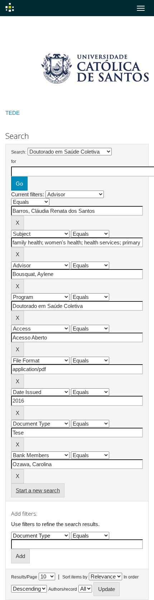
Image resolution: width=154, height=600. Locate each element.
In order (131, 577)
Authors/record (62, 589)
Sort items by (74, 577)
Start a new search (38, 490)
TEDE (12, 113)
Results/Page (24, 577)
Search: (18, 152)
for (13, 161)
